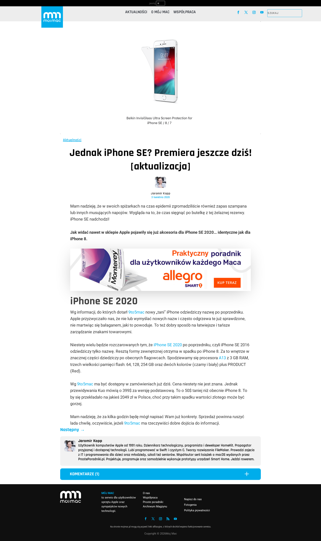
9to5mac (136, 312)
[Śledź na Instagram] (254, 12)
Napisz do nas (193, 499)
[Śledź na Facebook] (238, 12)
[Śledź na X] (246, 12)
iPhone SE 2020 (168, 345)
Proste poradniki (153, 502)
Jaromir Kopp (160, 193)
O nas (146, 493)
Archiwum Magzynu (155, 506)
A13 (222, 358)
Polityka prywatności (197, 510)
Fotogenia (190, 504)
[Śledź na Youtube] (262, 12)
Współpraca (185, 12)
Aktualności (136, 12)
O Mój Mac (160, 12)
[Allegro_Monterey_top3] (160, 289)
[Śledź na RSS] (168, 519)
